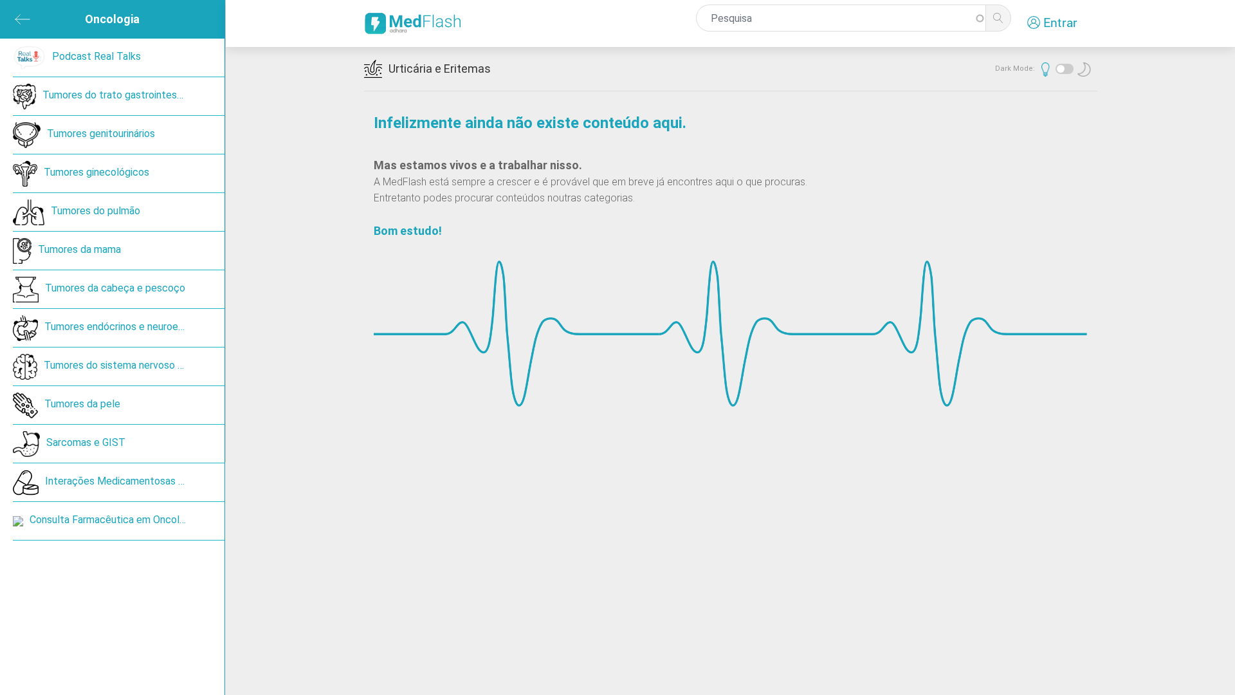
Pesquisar (998, 18)
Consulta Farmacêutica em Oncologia (114, 520)
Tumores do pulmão (95, 211)
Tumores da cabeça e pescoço (115, 288)
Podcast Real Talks (96, 56)
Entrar (1060, 22)
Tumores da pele (82, 404)
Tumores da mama (79, 249)
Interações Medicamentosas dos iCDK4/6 (134, 481)
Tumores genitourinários (101, 133)
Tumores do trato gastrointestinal (119, 95)
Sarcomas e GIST (85, 442)
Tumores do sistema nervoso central (127, 365)
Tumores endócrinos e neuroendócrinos (133, 326)
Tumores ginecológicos (96, 172)
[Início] (415, 23)
